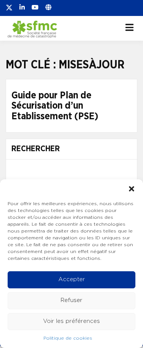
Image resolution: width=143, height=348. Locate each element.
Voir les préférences (71, 321)
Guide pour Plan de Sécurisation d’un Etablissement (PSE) (54, 106)
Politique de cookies (67, 338)
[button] (131, 189)
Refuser (71, 300)
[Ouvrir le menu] (129, 27)
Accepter (71, 279)
